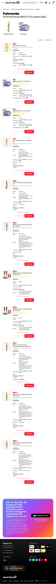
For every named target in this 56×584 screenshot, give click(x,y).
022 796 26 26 (8, 550)
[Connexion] (49, 2)
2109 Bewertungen (14, 569)
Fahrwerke (37, 9)
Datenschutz (31, 581)
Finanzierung (16, 581)
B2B (22, 581)
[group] (8, 29)
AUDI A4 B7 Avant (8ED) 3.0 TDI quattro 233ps (22, 9)
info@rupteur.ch (9, 552)
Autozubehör (6, 9)
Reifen (10, 581)
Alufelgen (5, 581)
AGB (25, 581)
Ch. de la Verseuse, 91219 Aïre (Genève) (8, 545)
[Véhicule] (46, 2)
